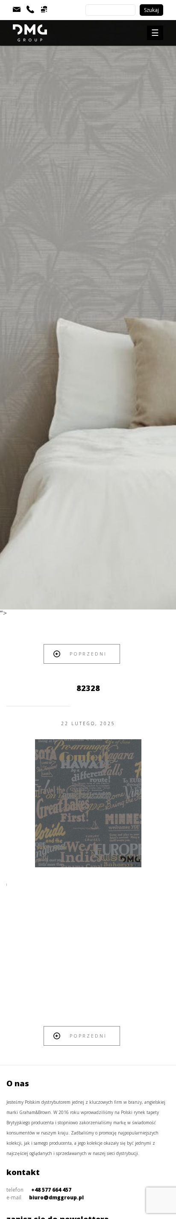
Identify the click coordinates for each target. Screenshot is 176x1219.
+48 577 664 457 (51, 1189)
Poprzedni (88, 654)
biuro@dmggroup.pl (56, 1197)
